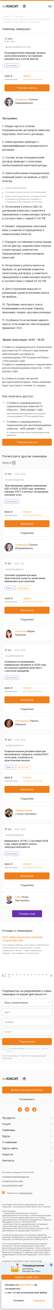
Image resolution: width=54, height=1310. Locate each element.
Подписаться (27, 1041)
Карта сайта (10, 1148)
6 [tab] (24, 974)
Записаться (27, 523)
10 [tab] (39, 974)
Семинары (19, 16)
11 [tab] (42, 974)
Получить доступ (27, 442)
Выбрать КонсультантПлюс (27, 1090)
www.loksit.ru (26, 1284)
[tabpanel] (26, 952)
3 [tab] (12, 974)
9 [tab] (35, 974)
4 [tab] (16, 974)
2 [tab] (9, 974)
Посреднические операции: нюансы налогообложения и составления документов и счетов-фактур (26, 20)
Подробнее (39, 1300)
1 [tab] (5, 974)
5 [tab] (20, 974)
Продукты (8, 1117)
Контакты (8, 1160)
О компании (9, 1142)
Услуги (6, 1123)
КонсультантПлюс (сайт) (12, 1185)
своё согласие (18, 1048)
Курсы (6, 1136)
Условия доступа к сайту (12, 1181)
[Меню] (50, 6)
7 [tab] (27, 974)
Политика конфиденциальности (15, 1177)
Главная (6, 16)
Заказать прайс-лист (27, 1277)
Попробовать (27, 1099)
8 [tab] (31, 974)
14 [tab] (9, 976)
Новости (7, 1154)
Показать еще (27, 913)
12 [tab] (46, 974)
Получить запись (27, 87)
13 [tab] (5, 976)
